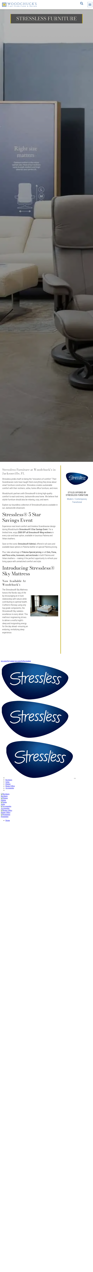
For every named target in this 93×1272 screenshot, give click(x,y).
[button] (81, 3)
